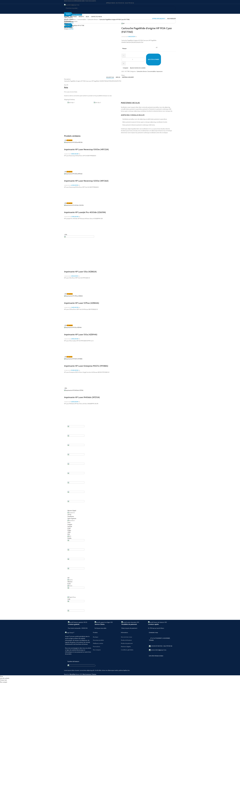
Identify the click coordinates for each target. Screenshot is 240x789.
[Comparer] (66, 145)
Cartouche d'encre (93, 19)
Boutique (95, 637)
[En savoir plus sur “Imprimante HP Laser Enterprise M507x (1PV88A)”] (66, 380)
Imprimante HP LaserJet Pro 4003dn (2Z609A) (85, 212)
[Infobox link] (80, 625)
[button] (66, 286)
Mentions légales (126, 646)
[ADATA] (120, 522)
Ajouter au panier (153, 59)
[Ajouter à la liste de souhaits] (66, 159)
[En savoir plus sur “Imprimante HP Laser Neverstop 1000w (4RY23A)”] (66, 163)
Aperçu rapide (66, 168)
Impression (73, 19)
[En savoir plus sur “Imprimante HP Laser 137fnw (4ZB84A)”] (66, 317)
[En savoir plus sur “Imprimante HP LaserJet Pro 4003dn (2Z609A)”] (66, 226)
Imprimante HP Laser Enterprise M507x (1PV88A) (86, 366)
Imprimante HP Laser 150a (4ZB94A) (80, 334)
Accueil (66, 19)
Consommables (81, 19)
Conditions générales (127, 650)
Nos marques (97, 650)
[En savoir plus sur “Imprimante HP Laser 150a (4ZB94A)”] (66, 348)
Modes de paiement (127, 643)
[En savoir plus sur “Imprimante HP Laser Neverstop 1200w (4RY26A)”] (66, 195)
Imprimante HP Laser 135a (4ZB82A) (80, 271)
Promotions (96, 646)
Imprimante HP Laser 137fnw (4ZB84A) (81, 303)
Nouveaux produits (98, 640)
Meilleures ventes (98, 643)
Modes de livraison (126, 640)
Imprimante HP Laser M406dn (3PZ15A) (82, 397)
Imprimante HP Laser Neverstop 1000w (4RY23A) (86, 149)
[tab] (110, 77)
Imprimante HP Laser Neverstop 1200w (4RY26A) (86, 181)
